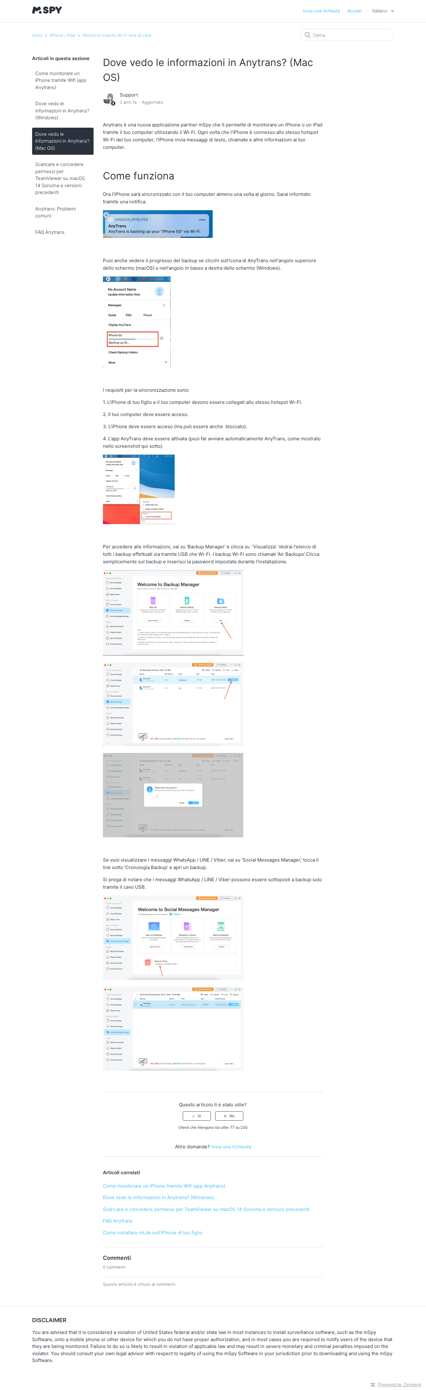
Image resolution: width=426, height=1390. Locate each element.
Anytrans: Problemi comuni (55, 212)
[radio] (197, 1116)
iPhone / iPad (62, 35)
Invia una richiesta (321, 10)
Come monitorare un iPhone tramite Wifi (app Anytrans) (60, 80)
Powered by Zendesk (399, 1384)
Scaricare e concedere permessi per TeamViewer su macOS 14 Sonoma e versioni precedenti (60, 178)
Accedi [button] (354, 10)
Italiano (380, 11)
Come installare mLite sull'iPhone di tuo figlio (152, 1233)
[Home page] (47, 12)
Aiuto (37, 35)
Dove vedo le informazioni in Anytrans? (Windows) (62, 111)
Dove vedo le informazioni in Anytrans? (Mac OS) (62, 141)
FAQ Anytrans (50, 232)
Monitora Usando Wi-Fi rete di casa (117, 35)
